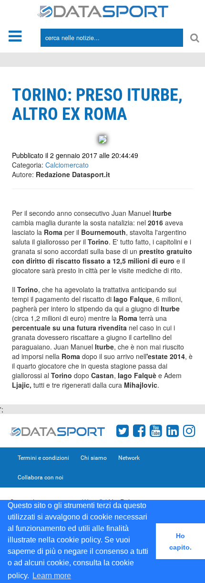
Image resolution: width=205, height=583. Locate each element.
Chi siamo (94, 458)
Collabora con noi (40, 477)
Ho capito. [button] (180, 541)
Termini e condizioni (43, 458)
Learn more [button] (51, 576)
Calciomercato (67, 165)
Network (129, 458)
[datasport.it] (102, 10)
